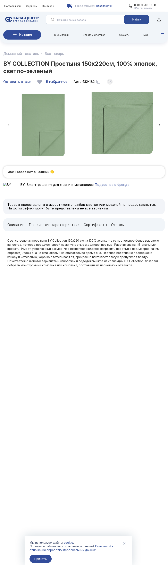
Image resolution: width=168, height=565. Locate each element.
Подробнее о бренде (111, 185)
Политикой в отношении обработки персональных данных (72, 548)
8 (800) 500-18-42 (145, 5)
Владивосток (104, 5)
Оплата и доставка (94, 34)
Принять (40, 559)
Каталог (25, 34)
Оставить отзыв (17, 82)
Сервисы (31, 6)
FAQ (145, 34)
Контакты (48, 6)
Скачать (124, 34)
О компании (61, 34)
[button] (8, 125)
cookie (68, 543)
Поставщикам (12, 6)
